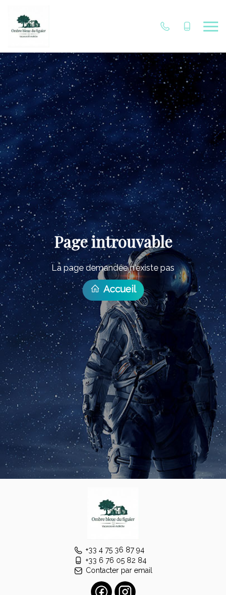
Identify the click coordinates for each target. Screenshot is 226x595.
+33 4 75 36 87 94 (115, 550)
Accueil (118, 288)
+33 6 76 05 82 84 (116, 560)
